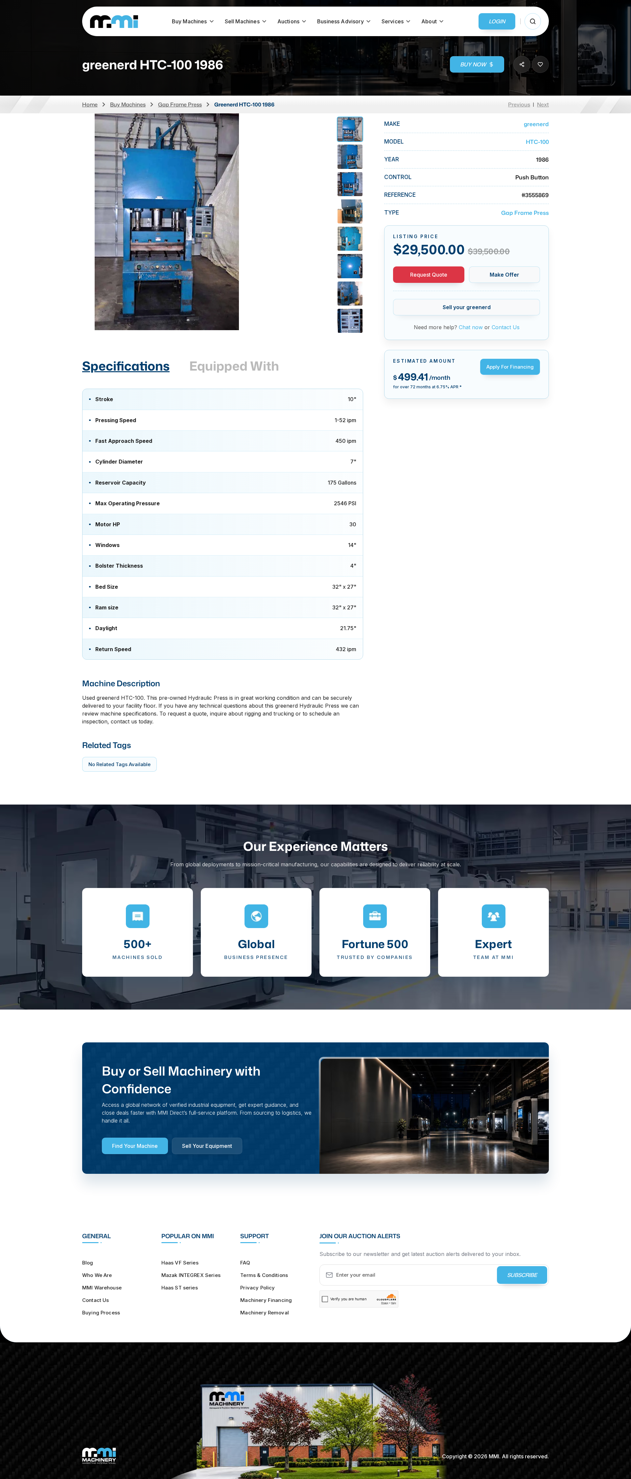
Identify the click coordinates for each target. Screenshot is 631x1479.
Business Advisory (340, 21)
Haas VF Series (180, 1263)
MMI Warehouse (102, 1288)
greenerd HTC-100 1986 (244, 104)
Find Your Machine (135, 1146)
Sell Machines (242, 21)
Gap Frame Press (180, 104)
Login (497, 21)
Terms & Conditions (264, 1275)
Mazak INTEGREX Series (191, 1275)
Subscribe (522, 1275)
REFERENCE (400, 195)
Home (90, 104)
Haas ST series (179, 1288)
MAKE (392, 124)
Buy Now (473, 64)
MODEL (394, 142)
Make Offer (504, 274)
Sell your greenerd (467, 307)
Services (393, 21)
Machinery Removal (264, 1312)
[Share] (521, 64)
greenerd (536, 124)
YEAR (391, 159)
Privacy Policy (257, 1288)
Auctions (288, 21)
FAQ (245, 1263)
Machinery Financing (266, 1300)
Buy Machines (189, 21)
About (429, 21)
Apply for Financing (510, 367)
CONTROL (397, 177)
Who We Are (97, 1275)
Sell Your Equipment (207, 1146)
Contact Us (506, 327)
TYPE (391, 213)
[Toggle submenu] (211, 21)
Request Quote (428, 274)
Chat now (471, 327)
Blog (87, 1263)
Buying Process (101, 1312)
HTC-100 (537, 142)
